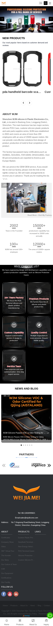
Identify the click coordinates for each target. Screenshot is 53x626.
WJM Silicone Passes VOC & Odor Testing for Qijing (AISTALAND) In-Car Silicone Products (24, 433)
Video (3, 547)
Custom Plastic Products (27, 538)
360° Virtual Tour (7, 551)
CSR (3, 569)
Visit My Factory (45, 215)
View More (6, 95)
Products (14, 605)
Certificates (5, 538)
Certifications (6, 578)
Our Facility (5, 582)
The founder (6, 555)
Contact (47, 605)
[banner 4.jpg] (26, 19)
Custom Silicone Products (28, 560)
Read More (32, 215)
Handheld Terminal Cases (28, 542)
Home (5, 605)
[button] (2, 19)
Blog (39, 605)
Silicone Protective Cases (28, 555)
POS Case (14, 128)
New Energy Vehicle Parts (28, 547)
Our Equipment (7, 573)
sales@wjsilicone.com (29, 518)
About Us (24, 605)
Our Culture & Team (9, 564)
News (32, 605)
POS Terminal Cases (26, 551)
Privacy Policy (31, 614)
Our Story (5, 560)
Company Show (7, 542)
